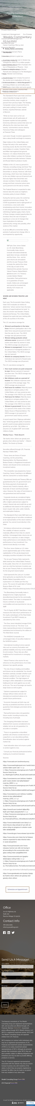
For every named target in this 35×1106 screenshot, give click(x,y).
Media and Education (9, 65)
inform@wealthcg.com (10, 927)
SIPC (19, 1028)
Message (12, 986)
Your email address (15, 971)
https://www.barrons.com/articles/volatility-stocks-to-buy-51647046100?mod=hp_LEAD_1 (18, 796)
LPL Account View (8, 82)
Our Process (27, 34)
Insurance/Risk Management (11, 39)
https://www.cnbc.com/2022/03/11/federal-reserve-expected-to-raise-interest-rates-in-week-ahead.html (18, 839)
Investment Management (10, 34)
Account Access (7, 78)
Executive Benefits (8, 47)
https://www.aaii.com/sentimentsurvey (16, 761)
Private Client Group (8, 30)
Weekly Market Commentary (11, 74)
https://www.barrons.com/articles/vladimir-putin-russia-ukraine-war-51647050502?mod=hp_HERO (17, 781)
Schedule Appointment (10, 91)
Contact (4, 87)
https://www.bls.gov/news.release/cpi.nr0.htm (18, 833)
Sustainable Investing (9, 61)
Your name (12, 964)
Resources (5, 56)
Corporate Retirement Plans (11, 52)
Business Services (7, 43)
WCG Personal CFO (25, 82)
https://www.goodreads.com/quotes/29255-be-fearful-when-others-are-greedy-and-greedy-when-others (18, 876)
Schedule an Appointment (17, 889)
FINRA (16, 1028)
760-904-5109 (7, 925)
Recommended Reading (10, 69)
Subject (11, 978)
